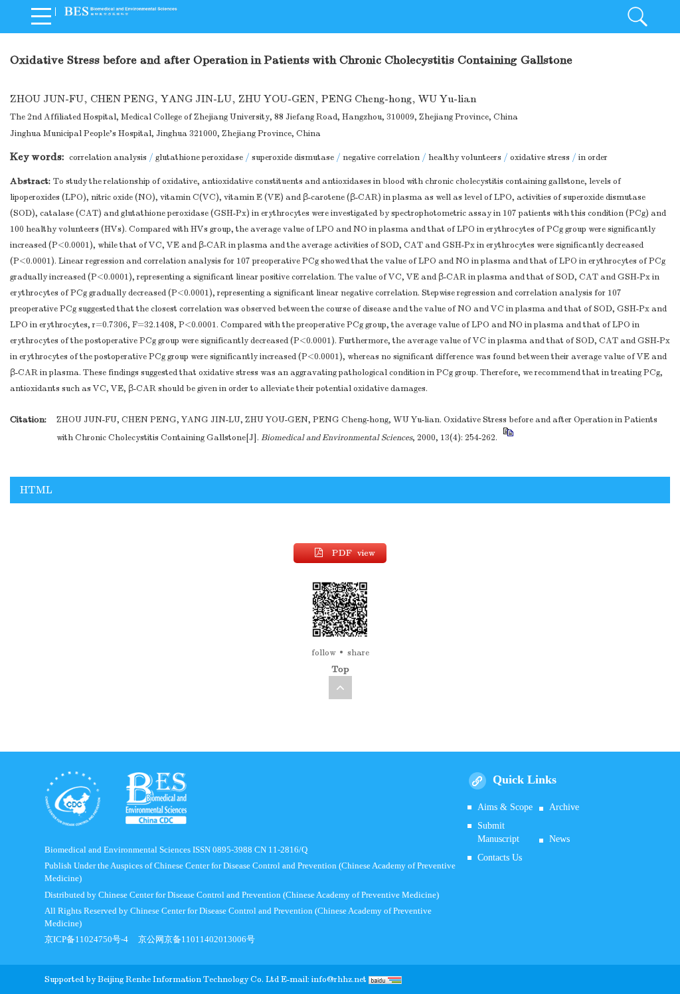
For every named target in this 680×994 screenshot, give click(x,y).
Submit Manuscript (498, 832)
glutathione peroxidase (199, 157)
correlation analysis (108, 157)
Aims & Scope (505, 807)
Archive (564, 807)
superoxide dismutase (293, 157)
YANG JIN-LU (196, 99)
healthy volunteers (464, 157)
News (559, 839)
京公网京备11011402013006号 (196, 939)
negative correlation (381, 157)
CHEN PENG (122, 99)
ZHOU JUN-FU (47, 99)
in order (593, 157)
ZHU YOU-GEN (276, 99)
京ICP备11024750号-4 (91, 939)
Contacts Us (499, 858)
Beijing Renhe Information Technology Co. (182, 979)
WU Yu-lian (447, 99)
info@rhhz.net (339, 979)
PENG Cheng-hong (366, 99)
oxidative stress (540, 157)
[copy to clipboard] (507, 437)
